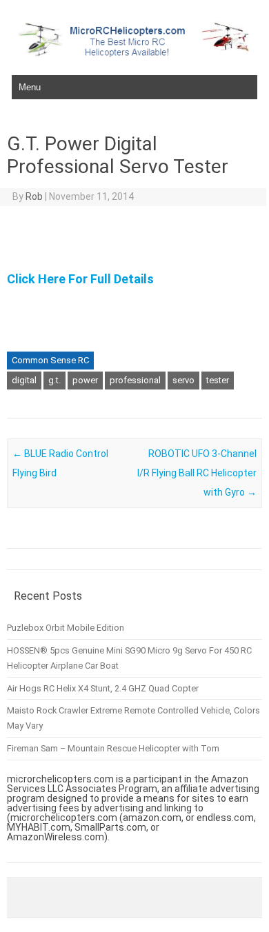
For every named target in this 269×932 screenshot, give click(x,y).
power (85, 380)
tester (217, 380)
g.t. (54, 380)
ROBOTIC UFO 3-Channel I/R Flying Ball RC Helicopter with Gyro (197, 473)
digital (24, 380)
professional (135, 380)
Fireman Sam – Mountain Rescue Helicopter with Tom (113, 748)
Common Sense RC (50, 360)
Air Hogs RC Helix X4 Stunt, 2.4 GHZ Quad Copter (103, 688)
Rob (34, 196)
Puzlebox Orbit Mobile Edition (65, 627)
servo (183, 380)
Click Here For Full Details (80, 279)
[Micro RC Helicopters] (134, 53)
